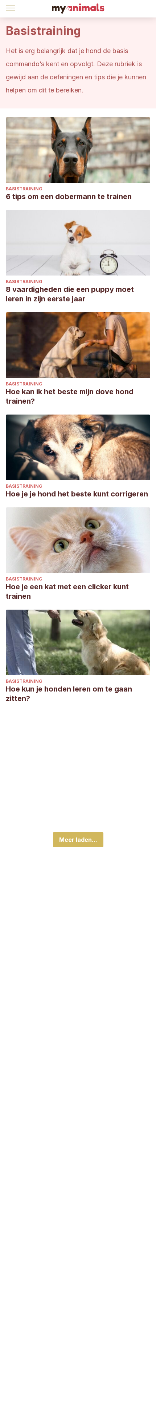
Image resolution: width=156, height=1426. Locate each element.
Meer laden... (78, 839)
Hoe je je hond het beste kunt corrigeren (77, 494)
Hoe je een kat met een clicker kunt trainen (67, 591)
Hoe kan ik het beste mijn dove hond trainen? (70, 396)
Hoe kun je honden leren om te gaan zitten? (69, 694)
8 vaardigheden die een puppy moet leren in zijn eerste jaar (70, 294)
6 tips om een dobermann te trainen (69, 196)
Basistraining (24, 188)
